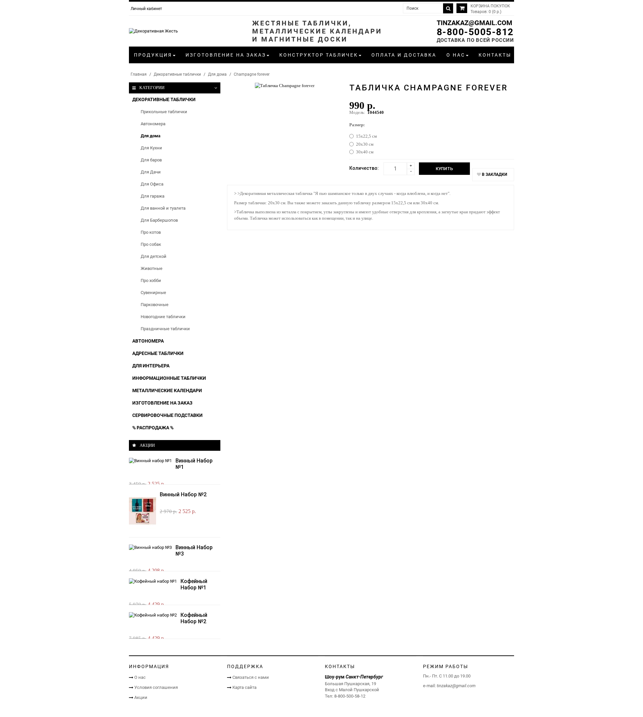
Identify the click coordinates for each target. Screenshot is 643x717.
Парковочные (154, 304)
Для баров (151, 159)
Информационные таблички (169, 378)
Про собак (151, 244)
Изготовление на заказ (162, 403)
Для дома (217, 74)
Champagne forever (252, 74)
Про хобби (151, 280)
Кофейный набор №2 (194, 618)
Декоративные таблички (177, 74)
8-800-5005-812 (475, 32)
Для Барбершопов (159, 220)
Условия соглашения (156, 687)
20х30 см (364, 144)
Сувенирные (153, 292)
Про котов (151, 232)
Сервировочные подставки (167, 415)
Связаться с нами (250, 677)
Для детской (153, 256)
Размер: (357, 124)
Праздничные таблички (165, 328)
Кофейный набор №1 (194, 584)
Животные (151, 268)
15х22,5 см (366, 136)
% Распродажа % (152, 427)
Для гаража (152, 196)
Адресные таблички (158, 353)
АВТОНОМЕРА (148, 341)
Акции (140, 697)
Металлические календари (167, 390)
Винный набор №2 (183, 494)
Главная (139, 74)
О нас (140, 677)
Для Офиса (152, 184)
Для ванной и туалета (163, 208)
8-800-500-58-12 (349, 696)
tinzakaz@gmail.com (474, 23)
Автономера (153, 123)
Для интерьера (150, 365)
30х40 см (364, 151)
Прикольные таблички (164, 111)
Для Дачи (151, 171)
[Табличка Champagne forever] (284, 85)
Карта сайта (244, 687)
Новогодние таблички (163, 316)
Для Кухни (151, 147)
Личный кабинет (146, 8)
